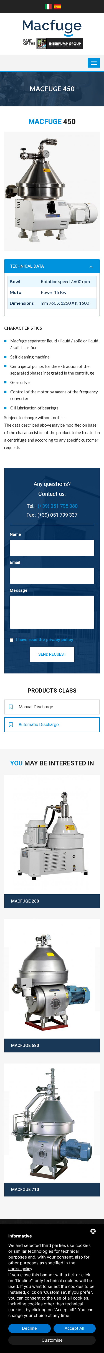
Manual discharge (36, 706)
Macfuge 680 (25, 1045)
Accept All (74, 1328)
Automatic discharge (39, 724)
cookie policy (20, 1268)
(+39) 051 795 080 (58, 506)
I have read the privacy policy (44, 639)
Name (15, 534)
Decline (29, 1328)
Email (15, 562)
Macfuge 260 (25, 901)
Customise (52, 1340)
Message (18, 590)
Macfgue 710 (25, 1189)
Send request (52, 654)
